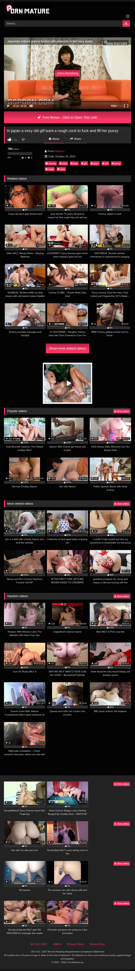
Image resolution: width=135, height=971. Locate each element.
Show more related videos (67, 348)
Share (77, 138)
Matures (60, 151)
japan (96, 163)
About (55, 138)
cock (64, 163)
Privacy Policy (75, 944)
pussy (117, 163)
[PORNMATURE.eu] (67, 9)
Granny (52, 163)
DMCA (57, 944)
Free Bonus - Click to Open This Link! (69, 117)
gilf (85, 163)
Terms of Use (97, 944)
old (106, 163)
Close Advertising (67, 73)
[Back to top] (124, 961)
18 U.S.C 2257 (38, 944)
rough (51, 169)
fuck (75, 163)
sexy (62, 169)
